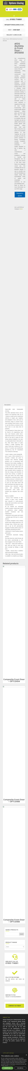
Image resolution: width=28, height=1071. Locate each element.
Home (4, 39)
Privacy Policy (12, 1065)
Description (7, 404)
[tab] (14, 405)
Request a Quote (20, 194)
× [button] (26, 1055)
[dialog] (14, 1062)
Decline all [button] (20, 1068)
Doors (7, 39)
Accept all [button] (7, 1068)
